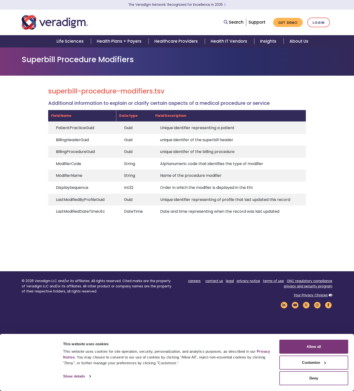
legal (230, 281)
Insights (268, 41)
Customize (311, 362)
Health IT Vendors (229, 41)
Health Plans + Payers (119, 41)
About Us (298, 41)
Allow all (314, 347)
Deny (313, 378)
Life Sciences (70, 41)
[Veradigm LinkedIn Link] (284, 305)
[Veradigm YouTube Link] (295, 305)
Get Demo (288, 22)
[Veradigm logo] (55, 22)
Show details (74, 376)
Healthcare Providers (176, 41)
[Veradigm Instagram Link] (317, 305)
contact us (214, 281)
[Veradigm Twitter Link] (306, 305)
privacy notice (248, 281)
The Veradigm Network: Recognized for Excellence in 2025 (176, 4)
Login (319, 22)
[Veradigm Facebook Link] (328, 305)
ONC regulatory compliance (309, 281)
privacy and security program (308, 286)
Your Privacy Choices (311, 295)
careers (194, 281)
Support (257, 22)
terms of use (273, 281)
